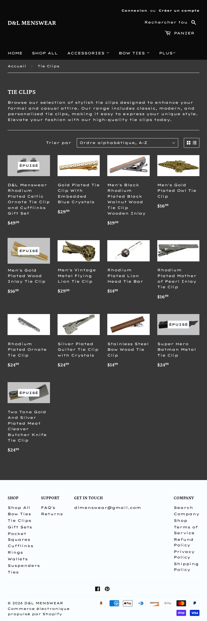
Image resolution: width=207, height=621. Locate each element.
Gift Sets (20, 527)
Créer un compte (179, 10)
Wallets (18, 559)
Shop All (45, 53)
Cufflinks (20, 546)
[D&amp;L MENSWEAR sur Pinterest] (107, 589)
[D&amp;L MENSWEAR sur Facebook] (97, 589)
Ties (13, 572)
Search (183, 507)
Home (15, 53)
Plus (166, 53)
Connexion (134, 10)
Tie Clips (19, 520)
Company (186, 514)
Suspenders (24, 565)
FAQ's (48, 507)
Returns (52, 514)
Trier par (58, 142)
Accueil (17, 66)
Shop (180, 520)
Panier (183, 33)
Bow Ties (133, 53)
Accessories (86, 53)
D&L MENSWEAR (32, 23)
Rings (15, 552)
